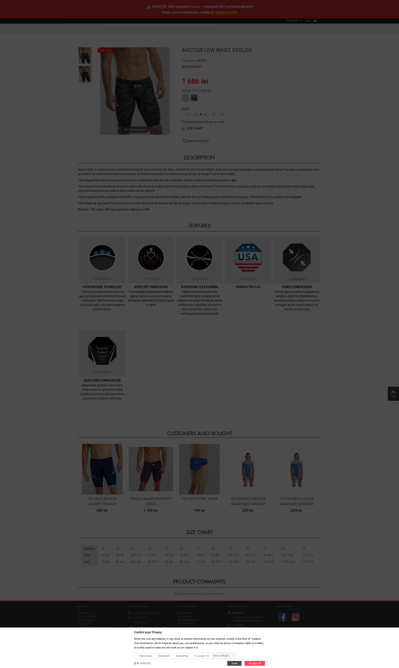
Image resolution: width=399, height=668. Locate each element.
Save (234, 663)
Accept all (255, 663)
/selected (142, 663)
